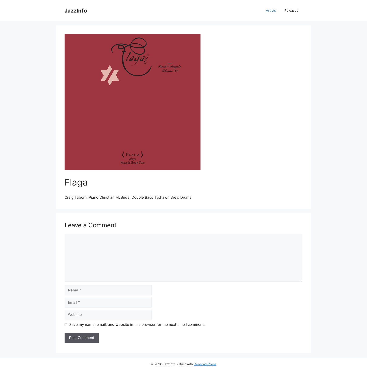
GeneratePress (205, 364)
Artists (271, 10)
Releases (291, 10)
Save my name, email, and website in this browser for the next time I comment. (137, 324)
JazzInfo (76, 10)
